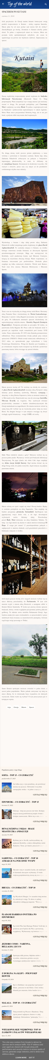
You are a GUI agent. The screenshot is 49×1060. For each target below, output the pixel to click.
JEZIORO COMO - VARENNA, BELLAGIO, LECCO (16, 945)
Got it (32, 1058)
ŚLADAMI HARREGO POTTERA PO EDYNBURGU (19, 916)
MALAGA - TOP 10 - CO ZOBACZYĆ (19, 1002)
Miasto (23, 707)
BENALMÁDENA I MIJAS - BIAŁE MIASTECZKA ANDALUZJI (18, 830)
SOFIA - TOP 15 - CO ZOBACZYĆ (18, 775)
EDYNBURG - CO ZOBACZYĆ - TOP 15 (20, 801)
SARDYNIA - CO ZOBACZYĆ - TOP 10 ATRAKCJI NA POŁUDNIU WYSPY (20, 859)
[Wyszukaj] (45, 4)
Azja (9, 707)
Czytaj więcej (40, 794)
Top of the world (19, 4)
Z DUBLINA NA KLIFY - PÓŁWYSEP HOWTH (19, 974)
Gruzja (16, 707)
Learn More (21, 1058)
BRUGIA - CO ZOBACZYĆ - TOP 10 (18, 887)
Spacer (31, 707)
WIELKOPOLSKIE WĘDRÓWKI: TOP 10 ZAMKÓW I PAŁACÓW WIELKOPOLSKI (21, 1031)
